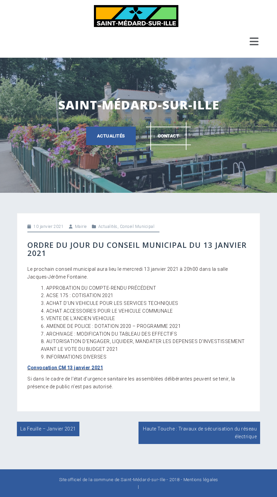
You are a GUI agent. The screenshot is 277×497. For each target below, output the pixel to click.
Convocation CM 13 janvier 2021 (65, 367)
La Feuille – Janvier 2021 (48, 428)
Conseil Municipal (137, 226)
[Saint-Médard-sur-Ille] (136, 15)
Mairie (81, 226)
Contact (168, 135)
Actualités (111, 135)
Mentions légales (200, 479)
